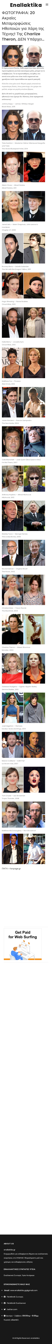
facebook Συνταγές (15, 1296)
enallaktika (35, 1338)
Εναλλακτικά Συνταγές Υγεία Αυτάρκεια (19, 1275)
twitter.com (12, 1309)
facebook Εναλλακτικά (16, 1303)
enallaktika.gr (9, 1249)
